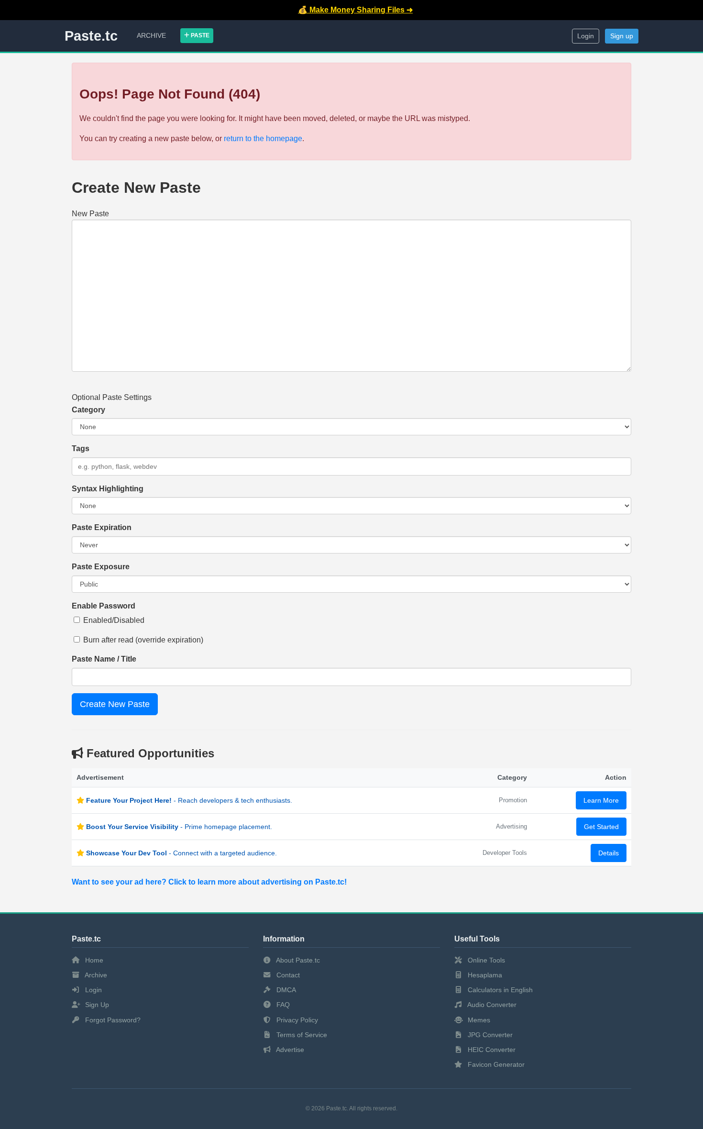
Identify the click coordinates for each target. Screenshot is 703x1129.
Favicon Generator (495, 1064)
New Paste (90, 214)
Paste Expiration (102, 527)
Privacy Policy (296, 1020)
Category (88, 410)
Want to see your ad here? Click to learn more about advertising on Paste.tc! (209, 882)
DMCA (285, 990)
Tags (80, 448)
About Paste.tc (297, 960)
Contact (287, 975)
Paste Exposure (101, 567)
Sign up (621, 36)
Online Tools (485, 960)
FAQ (282, 1004)
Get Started (601, 826)
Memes (478, 1020)
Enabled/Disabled (113, 620)
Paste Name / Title (104, 659)
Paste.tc (91, 36)
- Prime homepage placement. (179, 826)
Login (585, 36)
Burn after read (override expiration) (143, 640)
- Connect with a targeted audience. (181, 853)
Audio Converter (491, 1004)
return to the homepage (263, 138)
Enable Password (103, 606)
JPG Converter (489, 1035)
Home (93, 960)
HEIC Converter (491, 1049)
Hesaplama (484, 975)
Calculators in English (499, 990)
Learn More (601, 800)
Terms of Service (301, 1035)
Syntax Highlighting (107, 489)
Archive (151, 35)
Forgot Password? (112, 1020)
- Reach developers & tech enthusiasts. (189, 800)
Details (608, 853)
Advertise (289, 1049)
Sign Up (96, 1004)
